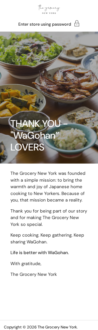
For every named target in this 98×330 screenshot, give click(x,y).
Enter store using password (44, 23)
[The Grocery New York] (49, 9)
